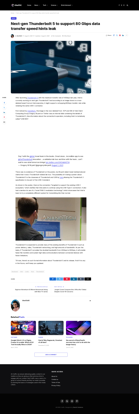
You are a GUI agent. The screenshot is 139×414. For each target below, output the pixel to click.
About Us (54, 376)
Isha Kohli (19, 36)
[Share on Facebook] (113, 35)
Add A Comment (51, 354)
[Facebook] (4, 103)
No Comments (57, 36)
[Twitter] (4, 107)
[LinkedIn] (4, 112)
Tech (44, 5)
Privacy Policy (56, 385)
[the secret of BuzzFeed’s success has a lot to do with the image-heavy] (78, 328)
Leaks (27, 271)
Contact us (55, 379)
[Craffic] (16, 5)
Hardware (15, 271)
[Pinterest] (4, 117)
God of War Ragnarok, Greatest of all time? (50, 341)
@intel (32, 156)
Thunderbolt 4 (32, 98)
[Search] (127, 5)
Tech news (69, 337)
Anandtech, (31, 111)
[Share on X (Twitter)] (116, 35)
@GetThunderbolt (25, 159)
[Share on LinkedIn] (123, 35)
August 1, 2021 (57, 165)
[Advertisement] (51, 137)
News (36, 5)
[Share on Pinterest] (119, 35)
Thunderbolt (40, 271)
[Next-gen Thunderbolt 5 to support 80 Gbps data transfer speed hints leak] (51, 67)
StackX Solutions (78, 407)
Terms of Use (56, 382)
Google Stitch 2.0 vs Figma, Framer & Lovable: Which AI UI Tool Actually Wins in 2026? (22, 342)
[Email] (4, 122)
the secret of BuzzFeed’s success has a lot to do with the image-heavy (78, 342)
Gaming (40, 337)
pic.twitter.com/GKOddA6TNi (58, 162)
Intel (61, 177)
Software (14, 337)
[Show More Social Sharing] (126, 35)
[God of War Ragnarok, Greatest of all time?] (50, 328)
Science (53, 5)
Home (29, 5)
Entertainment (66, 5)
